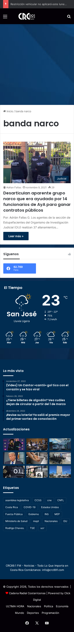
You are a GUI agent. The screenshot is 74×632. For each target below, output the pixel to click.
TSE (32, 528)
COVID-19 (29, 507)
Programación (50, 612)
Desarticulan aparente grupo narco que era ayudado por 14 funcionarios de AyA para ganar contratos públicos (37, 201)
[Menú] (5, 17)
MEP (57, 514)
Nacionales (51, 521)
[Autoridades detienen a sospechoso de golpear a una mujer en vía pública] (14, 472)
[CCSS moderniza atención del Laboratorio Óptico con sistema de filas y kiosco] (60, 458)
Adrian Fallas (13, 187)
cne (49, 500)
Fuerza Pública (14, 514)
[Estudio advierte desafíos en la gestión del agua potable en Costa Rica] (37, 458)
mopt (36, 521)
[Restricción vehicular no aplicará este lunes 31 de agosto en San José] (60, 444)
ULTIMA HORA (15, 606)
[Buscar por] (69, 17)
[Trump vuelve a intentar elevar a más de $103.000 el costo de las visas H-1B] (14, 458)
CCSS (38, 500)
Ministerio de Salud (16, 521)
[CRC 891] (24, 16)
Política (48, 606)
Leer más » (15, 236)
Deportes (33, 612)
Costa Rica (11, 507)
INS (47, 514)
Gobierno (33, 514)
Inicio (9, 111)
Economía (62, 606)
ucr (42, 528)
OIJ (65, 521)
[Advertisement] (37, 63)
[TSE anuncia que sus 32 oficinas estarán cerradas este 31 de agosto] (37, 472)
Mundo (19, 612)
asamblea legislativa (17, 500)
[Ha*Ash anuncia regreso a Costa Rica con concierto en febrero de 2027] (14, 444)
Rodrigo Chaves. (14, 528)
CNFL (60, 500)
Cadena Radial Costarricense (27, 593)
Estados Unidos (50, 507)
